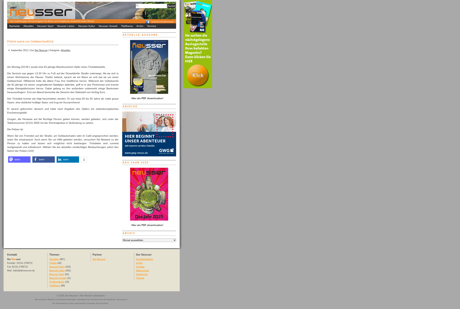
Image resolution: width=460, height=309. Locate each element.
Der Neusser (41, 50)
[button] (19, 159)
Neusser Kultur (86, 26)
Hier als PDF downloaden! (147, 225)
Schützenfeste (56, 282)
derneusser (122, 299)
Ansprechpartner (144, 259)
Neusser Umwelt (108, 26)
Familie (53, 263)
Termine (151, 26)
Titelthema (127, 26)
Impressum (142, 274)
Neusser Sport (45, 26)
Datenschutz (142, 270)
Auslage (140, 267)
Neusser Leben (66, 26)
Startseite (14, 26)
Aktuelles (28, 26)
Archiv (139, 26)
